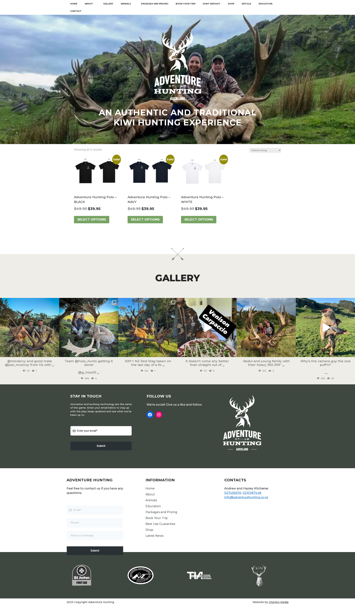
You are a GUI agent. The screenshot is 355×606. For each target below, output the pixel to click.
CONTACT (76, 11)
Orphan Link (155, 540)
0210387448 (252, 493)
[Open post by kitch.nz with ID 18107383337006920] (325, 327)
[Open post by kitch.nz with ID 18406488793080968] (148, 327)
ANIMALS (126, 3)
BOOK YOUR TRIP (185, 3)
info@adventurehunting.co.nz (246, 497)
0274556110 (232, 493)
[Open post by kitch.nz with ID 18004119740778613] (29, 327)
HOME (73, 3)
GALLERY (108, 3)
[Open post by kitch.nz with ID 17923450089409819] (88, 327)
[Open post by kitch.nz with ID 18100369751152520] (266, 327)
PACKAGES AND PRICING (154, 3)
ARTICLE (246, 3)
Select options (91, 219)
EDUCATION (265, 3)
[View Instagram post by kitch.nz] (55, 352)
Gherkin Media (278, 602)
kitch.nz (29, 301)
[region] (177, 79)
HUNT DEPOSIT (211, 3)
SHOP (231, 3)
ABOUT (89, 3)
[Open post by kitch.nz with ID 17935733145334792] (207, 327)
